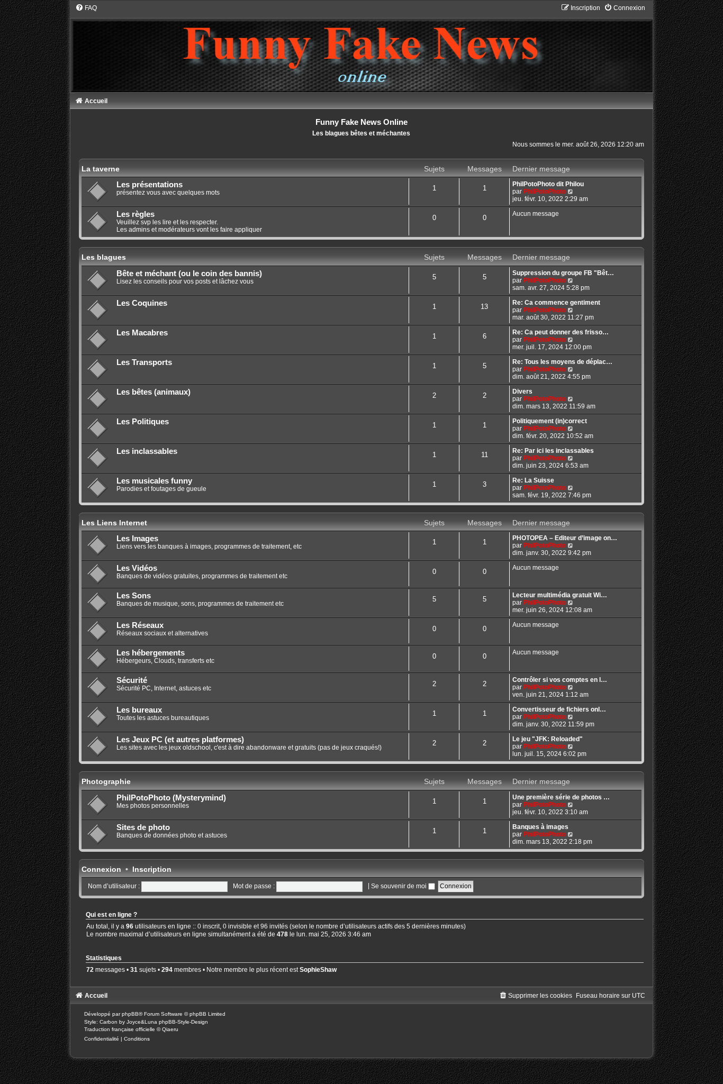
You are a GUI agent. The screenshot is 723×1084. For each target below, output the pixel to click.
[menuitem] (86, 8)
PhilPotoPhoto (544, 191)
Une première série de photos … (561, 797)
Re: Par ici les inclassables (553, 450)
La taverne (101, 169)
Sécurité (131, 680)
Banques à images (540, 827)
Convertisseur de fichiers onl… (559, 709)
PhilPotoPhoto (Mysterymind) (171, 798)
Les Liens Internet (114, 522)
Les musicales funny (154, 481)
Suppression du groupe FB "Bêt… (563, 273)
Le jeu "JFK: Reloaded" (547, 739)
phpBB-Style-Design (183, 1022)
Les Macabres (142, 333)
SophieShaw (318, 969)
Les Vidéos (136, 568)
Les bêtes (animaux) (153, 392)
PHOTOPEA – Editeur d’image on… (564, 538)
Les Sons (133, 595)
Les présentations (149, 184)
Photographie (106, 781)
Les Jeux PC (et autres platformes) (180, 739)
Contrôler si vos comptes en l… (559, 680)
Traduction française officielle (119, 1029)
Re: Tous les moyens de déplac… (562, 362)
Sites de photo (143, 827)
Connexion (101, 869)
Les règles (135, 214)
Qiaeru (170, 1029)
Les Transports (144, 362)
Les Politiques (142, 421)
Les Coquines (141, 303)
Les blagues (104, 257)
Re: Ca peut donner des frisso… (560, 332)
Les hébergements (150, 653)
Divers (522, 391)
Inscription (151, 869)
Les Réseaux (140, 625)
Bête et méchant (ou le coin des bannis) (189, 273)
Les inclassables (146, 451)
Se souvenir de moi (399, 886)
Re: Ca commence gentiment (556, 302)
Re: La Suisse (533, 480)
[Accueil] (361, 47)
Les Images (137, 538)
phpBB (130, 1014)
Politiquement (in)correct (549, 421)
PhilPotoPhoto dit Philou (548, 184)
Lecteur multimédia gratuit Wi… (559, 595)
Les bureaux (139, 710)
